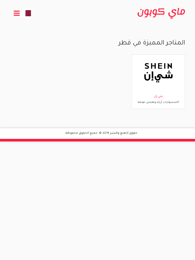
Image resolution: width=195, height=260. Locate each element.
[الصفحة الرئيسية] (161, 13)
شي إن (158, 96)
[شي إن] (158, 72)
